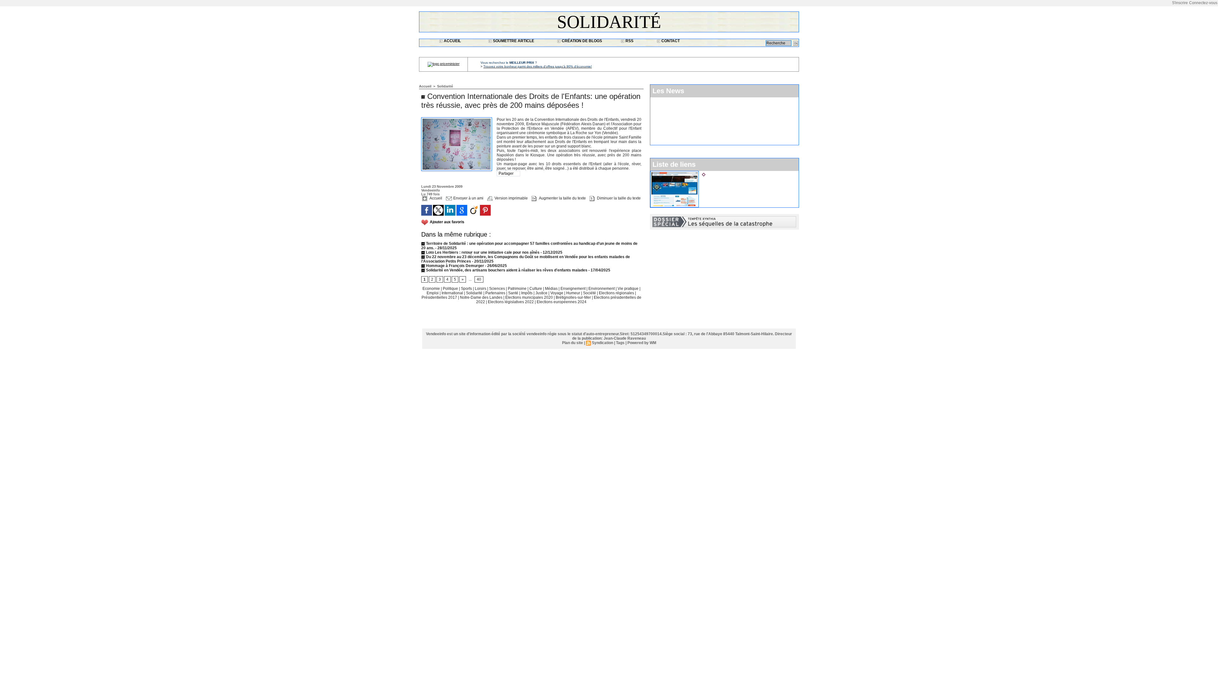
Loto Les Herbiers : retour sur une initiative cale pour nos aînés (482, 252)
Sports (467, 288)
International (453, 293)
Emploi (433, 293)
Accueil (452, 41)
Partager (506, 173)
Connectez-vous (1203, 3)
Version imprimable (511, 198)
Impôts (527, 293)
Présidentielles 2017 (440, 297)
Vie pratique (628, 288)
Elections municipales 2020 (529, 297)
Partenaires (495, 293)
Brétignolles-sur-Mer (574, 297)
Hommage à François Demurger (454, 266)
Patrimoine (517, 288)
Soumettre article (513, 41)
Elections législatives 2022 (511, 302)
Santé (513, 293)
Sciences (497, 288)
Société (589, 293)
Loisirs (481, 288)
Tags (620, 343)
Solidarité (609, 22)
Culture (536, 288)
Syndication (602, 343)
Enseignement (573, 288)
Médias (552, 288)
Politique (451, 288)
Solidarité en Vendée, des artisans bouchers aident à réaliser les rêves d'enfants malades (506, 270)
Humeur (573, 293)
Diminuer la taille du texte (618, 198)
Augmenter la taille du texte (562, 198)
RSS (629, 41)
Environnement (601, 288)
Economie (431, 288)
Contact (670, 41)
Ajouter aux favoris (447, 222)
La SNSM (716, 173)
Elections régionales (617, 293)
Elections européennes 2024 (561, 302)
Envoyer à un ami (467, 198)
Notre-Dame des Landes (481, 297)
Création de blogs (581, 41)
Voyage (556, 293)
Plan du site (572, 343)
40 (479, 279)
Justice (541, 293)
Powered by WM (641, 343)
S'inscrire (1180, 3)
